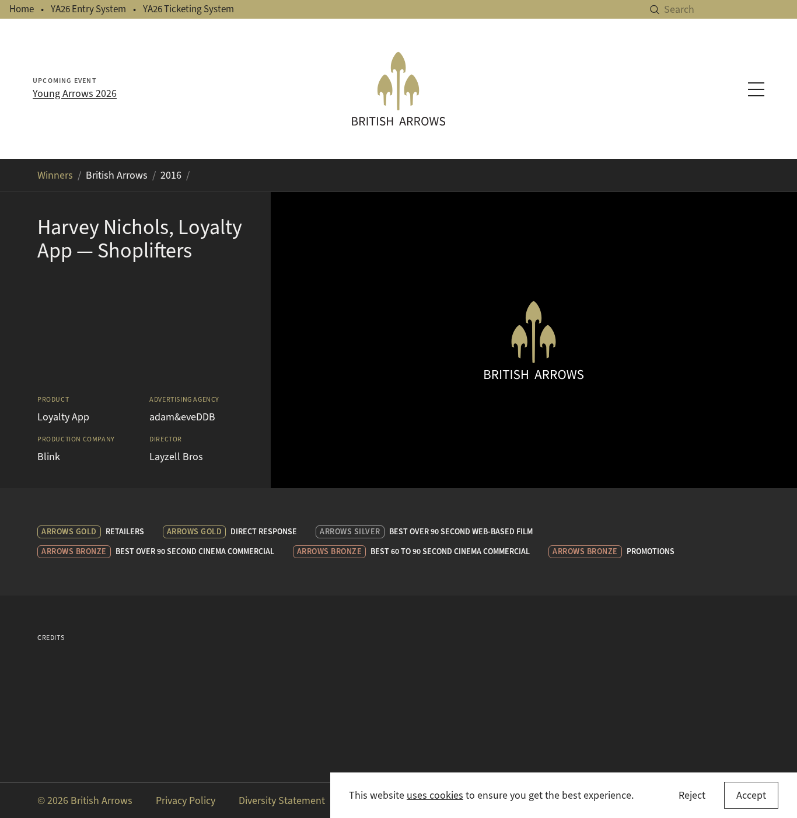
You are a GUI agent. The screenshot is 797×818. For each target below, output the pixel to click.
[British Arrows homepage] (399, 89)
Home (21, 9)
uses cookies (435, 795)
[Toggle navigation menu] (756, 89)
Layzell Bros (176, 457)
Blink (48, 457)
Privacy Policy (185, 800)
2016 (170, 175)
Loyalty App (63, 417)
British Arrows (117, 175)
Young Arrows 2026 (75, 93)
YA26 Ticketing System (188, 9)
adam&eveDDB (182, 417)
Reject (692, 795)
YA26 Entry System (88, 9)
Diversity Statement (282, 800)
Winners (55, 175)
